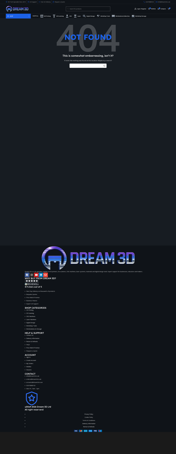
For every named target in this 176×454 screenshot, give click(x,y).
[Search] (104, 66)
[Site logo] (17, 9)
